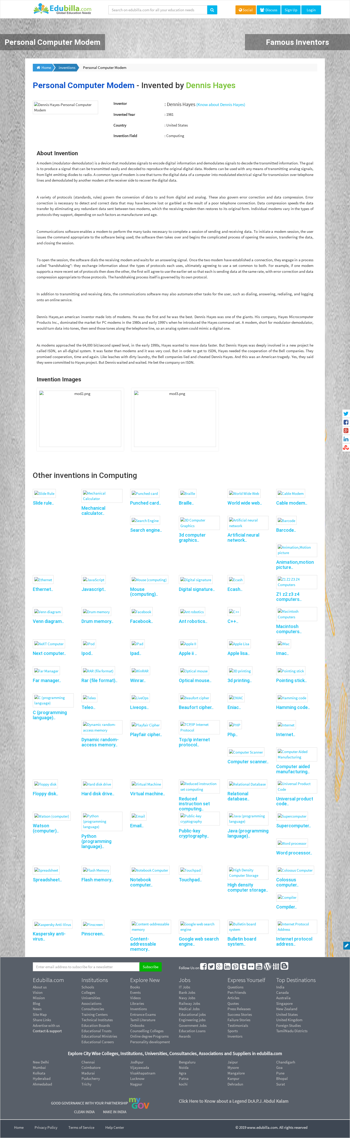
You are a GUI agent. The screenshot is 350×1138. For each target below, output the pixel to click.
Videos (135, 997)
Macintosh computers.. (289, 629)
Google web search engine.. (199, 941)
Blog (36, 1003)
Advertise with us (46, 1025)
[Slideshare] (276, 967)
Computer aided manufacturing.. (293, 769)
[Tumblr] (243, 967)
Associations (91, 1003)
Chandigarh (285, 1062)
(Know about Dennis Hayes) (220, 104)
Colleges (88, 992)
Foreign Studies (288, 1025)
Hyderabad (41, 1078)
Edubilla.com (48, 980)
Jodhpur (136, 1062)
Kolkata (39, 1073)
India (280, 987)
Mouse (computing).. (144, 592)
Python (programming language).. (96, 841)
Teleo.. (88, 707)
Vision (38, 992)
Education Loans (192, 1030)
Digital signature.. (197, 589)
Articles (233, 997)
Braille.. (186, 503)
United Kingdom (289, 1019)
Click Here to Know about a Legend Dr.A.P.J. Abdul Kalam (234, 1101)
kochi (183, 1084)
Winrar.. (138, 680)
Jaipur (233, 1062)
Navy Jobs (187, 997)
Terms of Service (81, 1127)
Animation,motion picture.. (295, 564)
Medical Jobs (189, 1008)
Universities (90, 997)
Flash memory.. (97, 879)
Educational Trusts (96, 1030)
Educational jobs (192, 1014)
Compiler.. (286, 907)
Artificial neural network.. (243, 537)
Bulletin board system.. (242, 941)
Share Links (42, 1019)
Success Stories (240, 1014)
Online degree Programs (149, 1036)
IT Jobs (184, 987)
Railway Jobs (189, 1003)
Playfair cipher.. (146, 734)
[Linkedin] (227, 967)
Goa (279, 1067)
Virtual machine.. (147, 793)
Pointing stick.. (291, 680)
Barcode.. (286, 530)
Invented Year (124, 114)
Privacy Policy (46, 1127)
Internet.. (285, 734)
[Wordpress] (268, 967)
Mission (39, 997)
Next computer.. (49, 653)
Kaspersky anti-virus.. (49, 936)
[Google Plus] (219, 967)
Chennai (88, 1062)
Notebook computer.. (141, 882)
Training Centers (94, 1014)
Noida (184, 1067)
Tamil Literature (142, 1019)
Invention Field (125, 135)
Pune (280, 1073)
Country (120, 125)
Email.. (136, 825)
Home (19, 1127)
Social (248, 9)
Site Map (40, 1014)
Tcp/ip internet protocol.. (194, 742)
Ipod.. (87, 653)
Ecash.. (235, 589)
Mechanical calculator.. (93, 510)
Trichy (86, 1084)
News (37, 1008)
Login (311, 9)
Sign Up (291, 9)
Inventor (120, 103)
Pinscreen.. (93, 933)
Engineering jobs (192, 1019)
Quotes (233, 1003)
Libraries (137, 1003)
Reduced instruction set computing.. (194, 804)
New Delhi (41, 1062)
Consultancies (92, 1008)
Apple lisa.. (239, 653)
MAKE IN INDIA (114, 1111)
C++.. (233, 621)
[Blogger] (285, 967)
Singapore (284, 1003)
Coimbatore (90, 1067)
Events (135, 992)
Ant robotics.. (193, 621)
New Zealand (286, 1008)
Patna (184, 1078)
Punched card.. (145, 503)
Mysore (233, 1067)
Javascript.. (93, 589)
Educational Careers (97, 1041)
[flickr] (251, 967)
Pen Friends (237, 992)
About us (40, 987)
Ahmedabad (42, 1084)
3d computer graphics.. (192, 537)
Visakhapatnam (142, 1073)
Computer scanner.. (248, 761)
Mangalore (236, 1073)
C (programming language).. (50, 715)
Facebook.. (141, 621)
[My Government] (139, 1102)
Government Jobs (193, 1025)
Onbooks (137, 1025)
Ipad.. (135, 653)
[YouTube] (259, 967)
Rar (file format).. (99, 680)
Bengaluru (187, 1062)
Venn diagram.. (48, 621)
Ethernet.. (43, 589)
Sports (233, 1030)
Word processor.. (294, 852)
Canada (282, 992)
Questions (235, 987)
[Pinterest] (235, 967)
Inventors (235, 1036)
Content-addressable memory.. (143, 944)
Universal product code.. (294, 801)
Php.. (233, 734)
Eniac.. (234, 707)
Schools (87, 987)
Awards (185, 1036)
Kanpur (233, 1078)
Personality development (150, 1041)
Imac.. (282, 653)
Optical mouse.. (195, 680)
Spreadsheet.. (47, 879)
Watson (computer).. (46, 828)
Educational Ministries (99, 1036)
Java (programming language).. (248, 833)
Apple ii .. (188, 653)
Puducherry (90, 1078)
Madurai (88, 1073)
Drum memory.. (97, 621)
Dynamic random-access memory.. (100, 742)
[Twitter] (211, 967)
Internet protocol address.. (294, 941)
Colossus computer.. (287, 882)
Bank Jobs (187, 992)
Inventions (138, 1008)
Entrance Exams (143, 1014)
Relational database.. (238, 796)
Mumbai (39, 1067)
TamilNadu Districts (291, 1030)
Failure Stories (239, 1019)
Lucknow (137, 1078)
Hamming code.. (293, 707)
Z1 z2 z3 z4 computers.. (289, 596)
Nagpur (136, 1084)
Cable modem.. (291, 503)
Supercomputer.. (293, 825)
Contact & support (47, 1030)
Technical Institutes (97, 1019)
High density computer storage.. (248, 887)
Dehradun (235, 1084)
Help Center (114, 1127)
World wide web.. (245, 503)
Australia (283, 997)
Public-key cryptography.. (194, 833)
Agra (182, 1073)
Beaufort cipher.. (196, 707)
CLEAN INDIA (84, 1111)
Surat (280, 1084)
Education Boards (95, 1025)
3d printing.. (240, 680)
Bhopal (282, 1078)
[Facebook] (203, 967)
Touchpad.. (190, 879)
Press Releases (239, 1008)
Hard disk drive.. (97, 793)
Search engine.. (146, 530)
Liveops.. (139, 707)
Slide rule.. (43, 503)
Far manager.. (47, 680)
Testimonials (238, 1025)
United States (287, 1014)
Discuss (271, 9)
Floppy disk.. (45, 793)
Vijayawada (139, 1067)
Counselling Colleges (146, 1030)
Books (135, 987)
